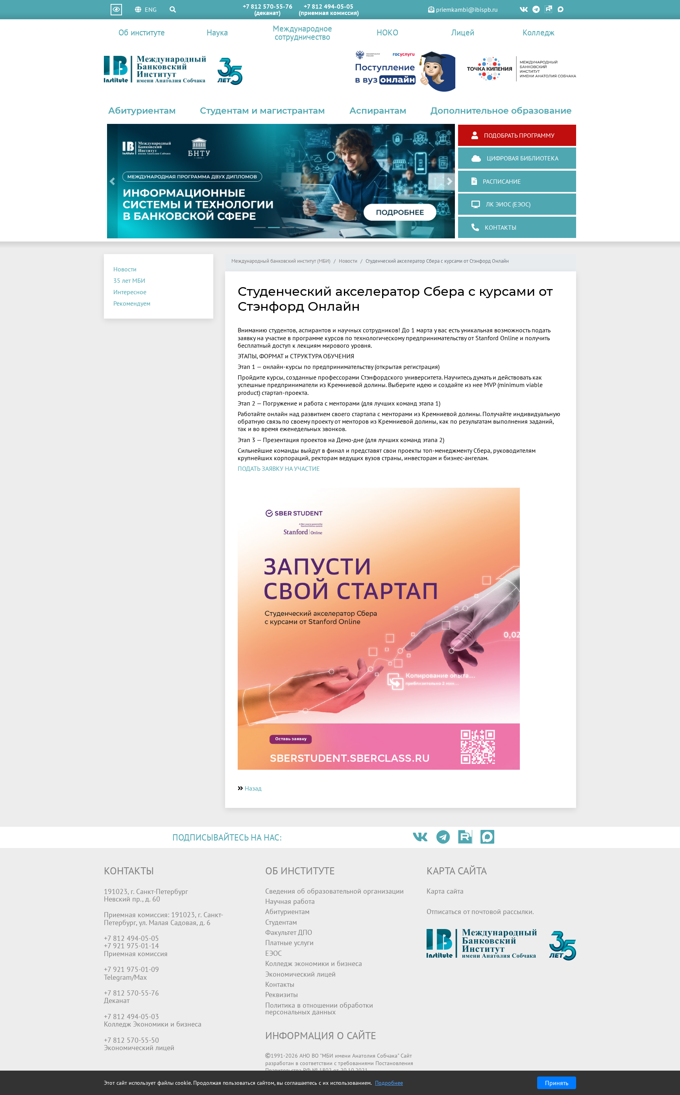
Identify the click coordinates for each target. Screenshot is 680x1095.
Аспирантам (378, 110)
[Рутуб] (548, 9)
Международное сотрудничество (302, 32)
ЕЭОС (273, 953)
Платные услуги (289, 942)
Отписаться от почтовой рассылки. (480, 911)
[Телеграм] (536, 9)
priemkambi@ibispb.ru (466, 9)
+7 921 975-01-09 (131, 969)
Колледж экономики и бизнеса (313, 963)
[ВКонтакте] (523, 9)
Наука (217, 32)
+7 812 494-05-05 (328, 6)
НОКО (387, 32)
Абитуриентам (142, 110)
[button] (112, 181)
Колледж (538, 32)
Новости (125, 269)
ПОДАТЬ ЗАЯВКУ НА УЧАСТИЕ (279, 468)
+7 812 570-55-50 (131, 1040)
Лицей (462, 32)
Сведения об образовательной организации (334, 891)
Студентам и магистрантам (262, 110)
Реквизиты (281, 994)
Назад (253, 788)
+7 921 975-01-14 (131, 945)
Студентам (281, 922)
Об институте (141, 32)
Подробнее (389, 1082)
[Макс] (560, 9)
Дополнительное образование (501, 110)
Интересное (129, 292)
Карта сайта (445, 891)
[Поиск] (173, 9)
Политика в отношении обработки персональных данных (319, 1009)
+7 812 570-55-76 (267, 6)
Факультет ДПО (288, 932)
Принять (556, 1083)
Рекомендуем (131, 303)
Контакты (279, 984)
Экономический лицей (300, 974)
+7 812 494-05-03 (131, 1016)
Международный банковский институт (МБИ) (281, 261)
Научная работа (290, 901)
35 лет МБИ (129, 280)
